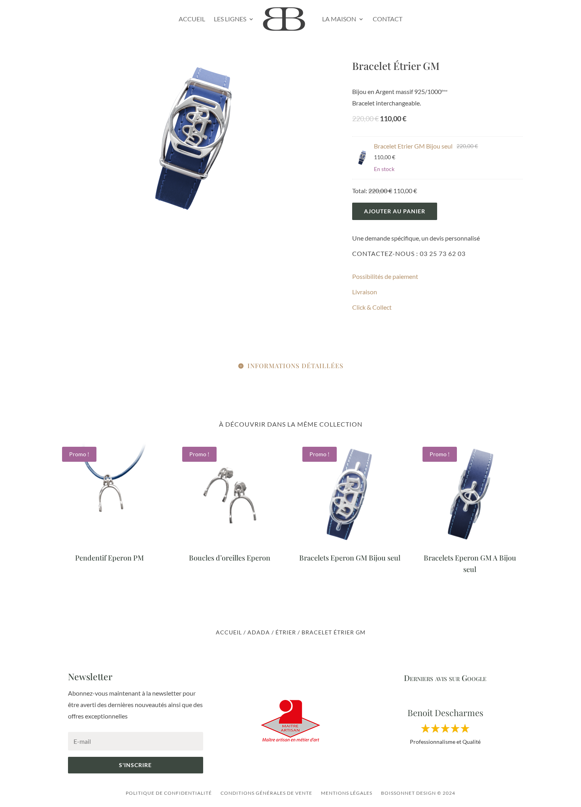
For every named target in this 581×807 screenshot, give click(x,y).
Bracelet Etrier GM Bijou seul (413, 146)
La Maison (339, 19)
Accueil (192, 19)
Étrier (285, 632)
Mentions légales (346, 793)
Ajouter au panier (394, 211)
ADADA (258, 632)
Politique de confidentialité (169, 793)
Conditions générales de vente (266, 793)
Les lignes (230, 19)
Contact (387, 19)
